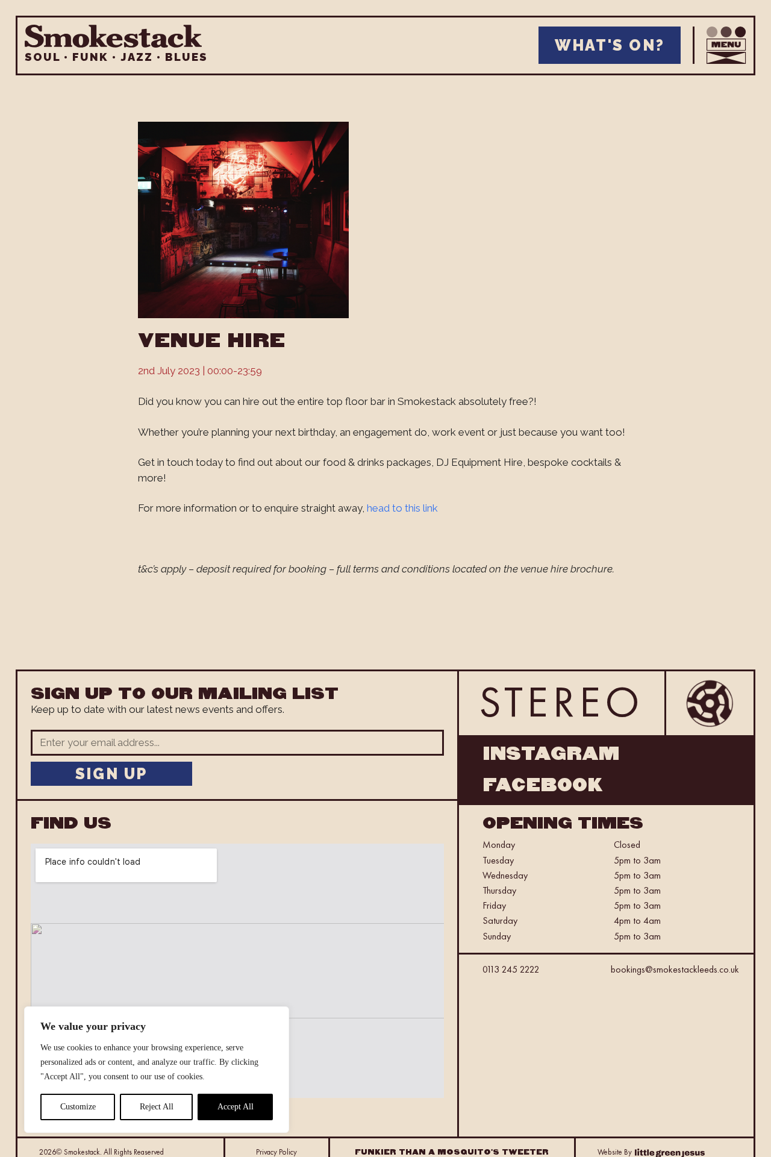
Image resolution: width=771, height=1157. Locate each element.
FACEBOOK (542, 785)
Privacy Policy (276, 1152)
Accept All (235, 1106)
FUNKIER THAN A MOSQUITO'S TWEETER (452, 1152)
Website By (615, 1152)
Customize (78, 1106)
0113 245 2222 (511, 969)
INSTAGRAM (551, 753)
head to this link (401, 508)
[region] (156, 1069)
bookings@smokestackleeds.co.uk (675, 969)
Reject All (156, 1106)
